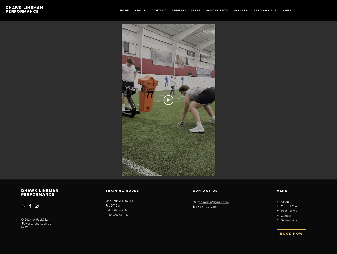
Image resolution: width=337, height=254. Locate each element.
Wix (27, 228)
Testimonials (289, 221)
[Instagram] (36, 205)
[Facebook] (30, 205)
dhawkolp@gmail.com (214, 202)
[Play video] (168, 100)
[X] (23, 205)
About (285, 202)
